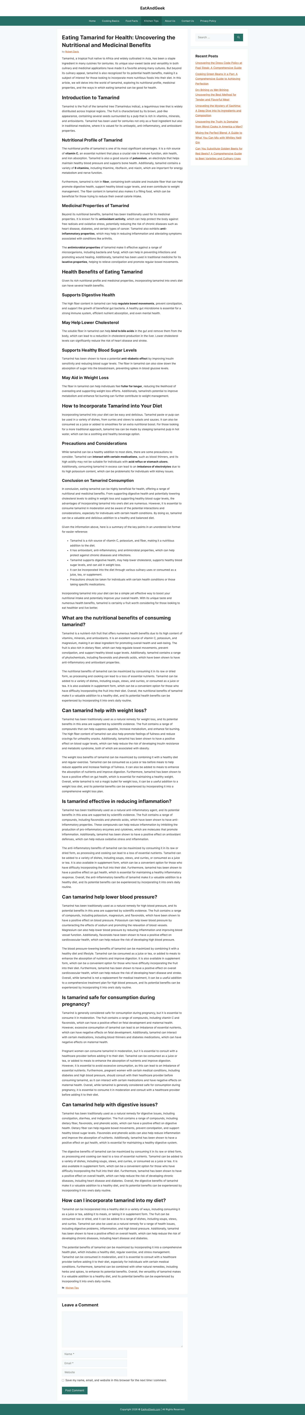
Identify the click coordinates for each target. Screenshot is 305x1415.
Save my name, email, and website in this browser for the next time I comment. (116, 1380)
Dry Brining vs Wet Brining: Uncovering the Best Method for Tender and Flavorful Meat (215, 94)
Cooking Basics (110, 20)
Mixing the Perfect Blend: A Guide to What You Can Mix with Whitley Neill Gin (218, 137)
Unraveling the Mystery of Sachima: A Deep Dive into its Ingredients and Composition (218, 110)
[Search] (238, 37)
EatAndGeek (152, 8)
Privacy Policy (208, 20)
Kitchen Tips (151, 20)
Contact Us (188, 20)
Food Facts (132, 20)
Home (92, 20)
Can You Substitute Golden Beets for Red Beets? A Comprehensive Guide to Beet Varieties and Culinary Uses (218, 153)
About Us (170, 20)
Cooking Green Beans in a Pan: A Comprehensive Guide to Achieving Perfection (217, 78)
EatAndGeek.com (150, 1409)
